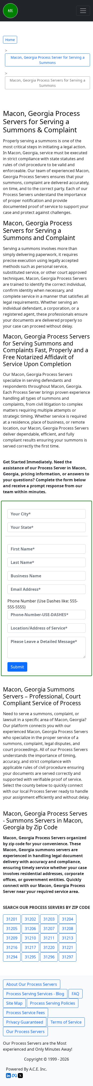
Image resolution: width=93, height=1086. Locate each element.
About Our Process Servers (31, 984)
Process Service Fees (25, 1012)
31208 (67, 928)
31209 (11, 938)
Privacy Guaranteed (24, 1022)
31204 (67, 919)
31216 (11, 947)
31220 (49, 947)
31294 (11, 957)
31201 (11, 919)
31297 (67, 957)
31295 (30, 957)
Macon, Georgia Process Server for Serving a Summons (48, 60)
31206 (30, 928)
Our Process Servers (25, 1031)
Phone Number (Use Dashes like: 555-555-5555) (42, 604)
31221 (67, 947)
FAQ (75, 993)
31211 (49, 938)
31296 (49, 957)
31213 (67, 938)
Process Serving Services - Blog (35, 993)
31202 (30, 919)
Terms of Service (66, 1022)
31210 (30, 938)
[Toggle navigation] (83, 11)
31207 (49, 928)
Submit (17, 667)
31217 (30, 947)
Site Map (14, 1003)
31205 (11, 928)
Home (10, 39)
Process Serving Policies (52, 1003)
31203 (49, 919)
